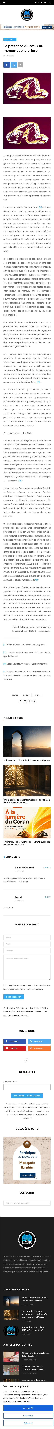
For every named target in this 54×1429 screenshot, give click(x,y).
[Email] (34, 701)
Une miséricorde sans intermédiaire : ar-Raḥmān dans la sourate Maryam (26, 801)
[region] (27, 1405)
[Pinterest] (30, 701)
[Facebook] (6, 65)
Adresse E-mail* (10, 1082)
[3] (4, 663)
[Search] (50, 2)
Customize (28, 1415)
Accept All (28, 1408)
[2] (38, 381)
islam (15, 695)
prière (26, 695)
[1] (40, 207)
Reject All (28, 1423)
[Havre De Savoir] (27, 14)
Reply (48, 867)
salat (38, 695)
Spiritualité (10, 39)
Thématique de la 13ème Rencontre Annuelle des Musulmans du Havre (26, 843)
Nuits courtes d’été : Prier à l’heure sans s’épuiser (26, 760)
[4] (4, 671)
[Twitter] (14, 65)
